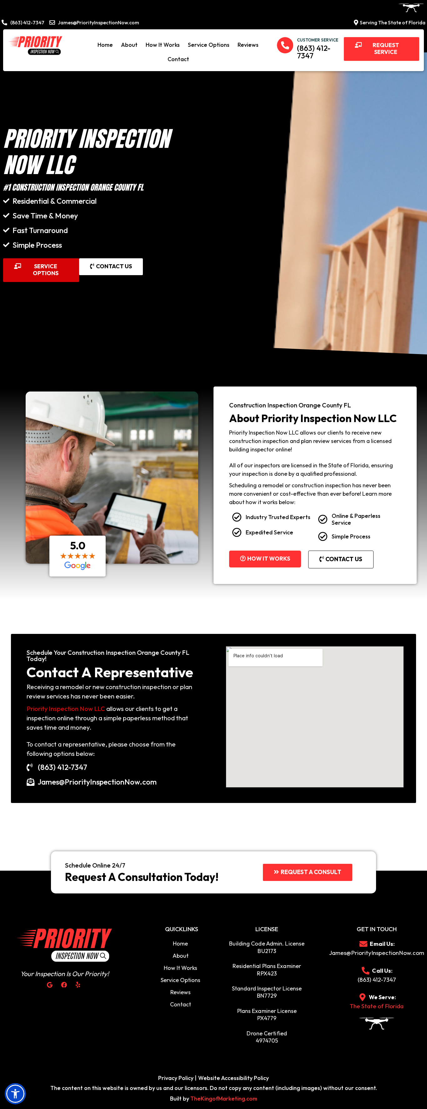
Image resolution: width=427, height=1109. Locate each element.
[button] (381, 49)
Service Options (208, 44)
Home (105, 44)
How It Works (163, 44)
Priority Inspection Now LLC (66, 709)
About (129, 44)
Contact (178, 59)
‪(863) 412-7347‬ (313, 51)
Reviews (248, 44)
